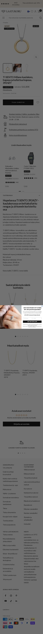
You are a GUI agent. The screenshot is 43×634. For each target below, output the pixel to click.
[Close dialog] (42, 306)
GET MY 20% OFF (32, 321)
